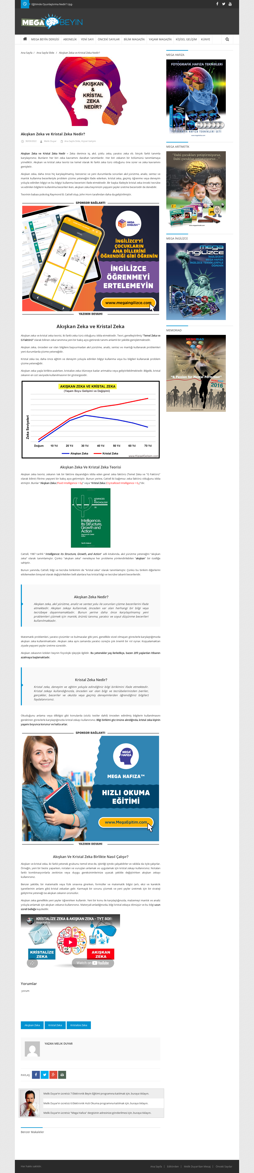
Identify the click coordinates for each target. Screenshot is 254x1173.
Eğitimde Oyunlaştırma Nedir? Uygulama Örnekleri (61, 4)
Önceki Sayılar (224, 1166)
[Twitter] (223, 4)
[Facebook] (217, 4)
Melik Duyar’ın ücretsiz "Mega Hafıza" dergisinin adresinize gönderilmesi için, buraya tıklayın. (97, 1113)
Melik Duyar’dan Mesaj (197, 1166)
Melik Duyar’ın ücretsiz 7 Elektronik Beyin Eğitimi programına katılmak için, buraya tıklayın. (96, 1093)
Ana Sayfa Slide (45, 52)
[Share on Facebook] (36, 1075)
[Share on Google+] (53, 1075)
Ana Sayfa (26, 52)
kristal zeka (55, 1025)
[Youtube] (230, 4)
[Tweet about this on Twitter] (45, 1075)
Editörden (173, 1166)
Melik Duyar (50, 141)
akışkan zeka (32, 1025)
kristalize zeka (78, 1025)
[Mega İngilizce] (196, 281)
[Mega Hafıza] (196, 97)
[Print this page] (62, 1075)
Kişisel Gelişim (88, 141)
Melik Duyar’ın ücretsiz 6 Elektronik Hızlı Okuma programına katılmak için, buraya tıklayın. (95, 1103)
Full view (153, 126)
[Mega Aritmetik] (196, 189)
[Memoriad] (196, 373)
